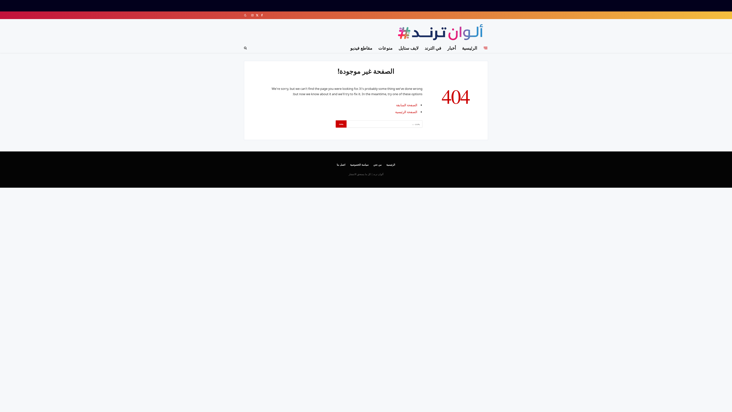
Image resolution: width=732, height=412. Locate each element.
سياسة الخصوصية (359, 164)
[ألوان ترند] (441, 33)
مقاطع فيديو (361, 48)
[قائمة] (485, 48)
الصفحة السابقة (406, 105)
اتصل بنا (341, 164)
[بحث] (246, 48)
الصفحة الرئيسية (406, 112)
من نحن (377, 164)
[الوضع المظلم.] (245, 15)
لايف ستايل (409, 48)
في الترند (433, 48)
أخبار (451, 48)
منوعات (385, 48)
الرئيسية (469, 48)
